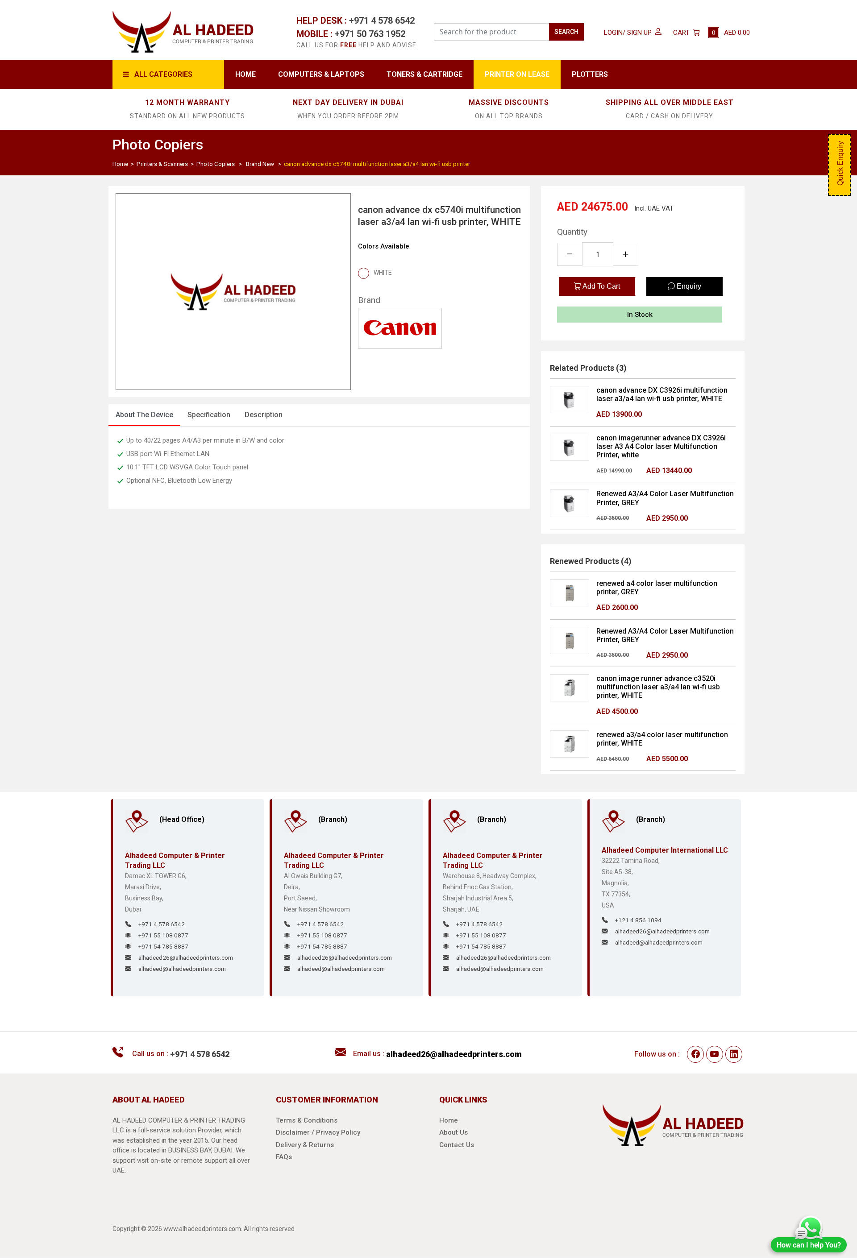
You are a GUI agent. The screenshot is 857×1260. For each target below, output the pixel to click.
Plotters (590, 74)
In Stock (640, 315)
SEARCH (566, 31)
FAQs (284, 1157)
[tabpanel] (319, 468)
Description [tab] (264, 414)
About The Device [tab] (144, 414)
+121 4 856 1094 (638, 920)
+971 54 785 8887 (163, 946)
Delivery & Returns (305, 1145)
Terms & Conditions (306, 1120)
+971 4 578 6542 (382, 20)
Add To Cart (600, 286)
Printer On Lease (517, 74)
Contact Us (456, 1145)
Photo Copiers (215, 163)
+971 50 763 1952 (370, 34)
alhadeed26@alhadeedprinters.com (185, 957)
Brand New (260, 163)
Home (245, 74)
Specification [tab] (208, 414)
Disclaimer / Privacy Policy (318, 1132)
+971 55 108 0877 (163, 935)
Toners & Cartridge (424, 74)
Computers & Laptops (321, 74)
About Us (453, 1132)
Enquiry (688, 286)
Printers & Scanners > (166, 163)
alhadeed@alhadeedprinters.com (182, 968)
